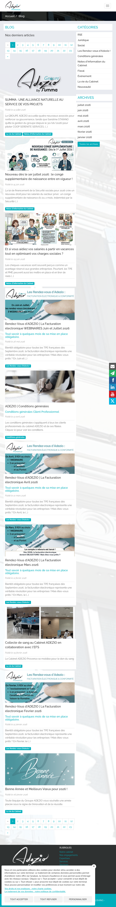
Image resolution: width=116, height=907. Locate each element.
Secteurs (64, 864)
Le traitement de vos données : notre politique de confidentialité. (35, 891)
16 (27, 50)
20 (51, 50)
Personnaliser (78, 899)
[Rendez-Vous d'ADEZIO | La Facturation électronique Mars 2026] (40, 540)
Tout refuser (48, 899)
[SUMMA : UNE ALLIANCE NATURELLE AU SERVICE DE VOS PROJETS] (40, 80)
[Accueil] (30, 857)
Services (64, 861)
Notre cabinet (66, 852)
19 (45, 50)
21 (58, 50)
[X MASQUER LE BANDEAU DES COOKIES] (94, 866)
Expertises (65, 858)
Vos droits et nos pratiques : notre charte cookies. (28, 888)
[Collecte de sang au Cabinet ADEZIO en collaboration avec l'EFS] (40, 623)
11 (65, 44)
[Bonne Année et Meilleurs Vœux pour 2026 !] (40, 769)
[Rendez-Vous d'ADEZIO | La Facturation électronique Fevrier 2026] (40, 687)
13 (8, 50)
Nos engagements (69, 855)
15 (20, 50)
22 (64, 50)
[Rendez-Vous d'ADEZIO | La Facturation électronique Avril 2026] (40, 458)
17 (33, 50)
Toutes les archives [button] (88, 144)
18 (39, 50)
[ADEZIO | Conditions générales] (40, 386)
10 (59, 44)
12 (71, 44)
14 (14, 50)
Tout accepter (19, 899)
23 (70, 50)
